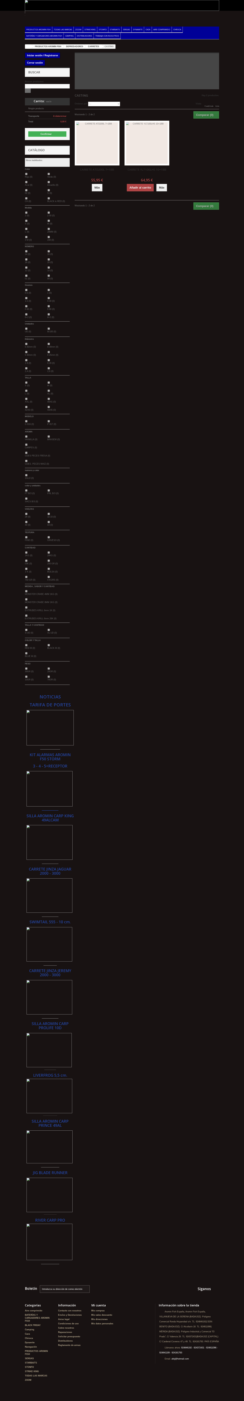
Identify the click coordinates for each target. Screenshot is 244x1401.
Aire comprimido (161, 29)
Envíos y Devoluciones (70, 1315)
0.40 (51, 301)
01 (27, 278)
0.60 (28, 309)
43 (50, 525)
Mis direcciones (99, 1319)
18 (27, 262)
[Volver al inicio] (28, 46)
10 (50, 270)
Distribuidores (84, 36)
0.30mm (52, 347)
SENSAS (126, 29)
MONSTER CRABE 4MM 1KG (41, 594)
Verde (51, 177)
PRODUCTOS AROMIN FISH (38, 29)
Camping (69, 36)
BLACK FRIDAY (33, 1325)
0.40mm (30, 355)
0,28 (51, 363)
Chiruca (177, 29)
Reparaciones (65, 1332)
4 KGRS (52, 580)
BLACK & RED (56, 201)
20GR (51, 671)
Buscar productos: (34, 81)
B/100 (51, 331)
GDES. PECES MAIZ (37, 464)
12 (27, 270)
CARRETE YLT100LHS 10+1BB (147, 169)
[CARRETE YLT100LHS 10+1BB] (147, 143)
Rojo (28, 177)
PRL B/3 (53, 493)
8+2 (50, 317)
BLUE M (30, 656)
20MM (51, 232)
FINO (29, 540)
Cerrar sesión (35, 62)
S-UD (29, 633)
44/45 (51, 410)
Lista (217, 106)
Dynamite (137, 29)
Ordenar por (81, 103)
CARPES (31, 447)
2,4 (28, 371)
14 (27, 254)
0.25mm (52, 355)
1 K (28, 571)
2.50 (51, 215)
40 (27, 525)
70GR (51, 679)
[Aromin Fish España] (55, 16)
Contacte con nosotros (69, 1310)
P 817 (51, 424)
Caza (148, 29)
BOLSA (52, 571)
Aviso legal (64, 1319)
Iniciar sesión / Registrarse (42, 55)
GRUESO (53, 540)
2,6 (50, 371)
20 (50, 262)
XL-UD (52, 633)
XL (50, 393)
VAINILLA (31, 439)
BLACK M (53, 648)
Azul (28, 185)
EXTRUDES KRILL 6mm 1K (40, 610)
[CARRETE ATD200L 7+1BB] (97, 143)
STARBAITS (115, 29)
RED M (30, 648)
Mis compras (98, 1310)
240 (50, 240)
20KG (51, 555)
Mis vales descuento (101, 1315)
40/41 (51, 401)
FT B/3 (30, 493)
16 (50, 254)
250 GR (52, 563)
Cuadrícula (208, 106)
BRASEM (53, 439)
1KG (28, 555)
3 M (28, 240)
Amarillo (52, 185)
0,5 (28, 293)
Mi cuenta (98, 1305)
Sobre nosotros (66, 1328)
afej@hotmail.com (180, 1359)
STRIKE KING (90, 29)
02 (27, 193)
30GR (29, 671)
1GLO (29, 478)
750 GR (30, 580)
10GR (29, 679)
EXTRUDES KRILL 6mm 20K (40, 618)
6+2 (28, 317)
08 (50, 278)
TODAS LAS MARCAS (63, 29)
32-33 (51, 517)
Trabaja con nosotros (107, 36)
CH (28, 201)
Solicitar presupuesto (69, 1336)
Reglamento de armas (69, 1345)
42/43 (29, 410)
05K (28, 563)
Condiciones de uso (68, 1323)
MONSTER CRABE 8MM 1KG (41, 602)
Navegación (31, 1347)
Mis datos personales (102, 1323)
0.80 (51, 309)
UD (28, 331)
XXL (28, 401)
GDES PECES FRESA (37, 455)
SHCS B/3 (31, 501)
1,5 (28, 301)
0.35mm (30, 347)
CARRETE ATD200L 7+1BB (97, 169)
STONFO (103, 29)
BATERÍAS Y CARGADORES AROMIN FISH (44, 36)
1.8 (28, 363)
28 (27, 517)
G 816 (29, 424)
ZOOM (78, 29)
